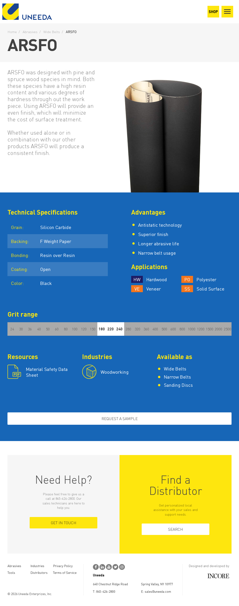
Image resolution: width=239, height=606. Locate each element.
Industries (37, 566)
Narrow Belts (177, 377)
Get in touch (63, 522)
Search (175, 529)
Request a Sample (120, 418)
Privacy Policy (63, 566)
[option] (166, 127)
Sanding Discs (178, 385)
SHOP (213, 11)
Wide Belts (51, 31)
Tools (11, 572)
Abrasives (30, 31)
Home (12, 31)
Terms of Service (65, 572)
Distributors (39, 572)
